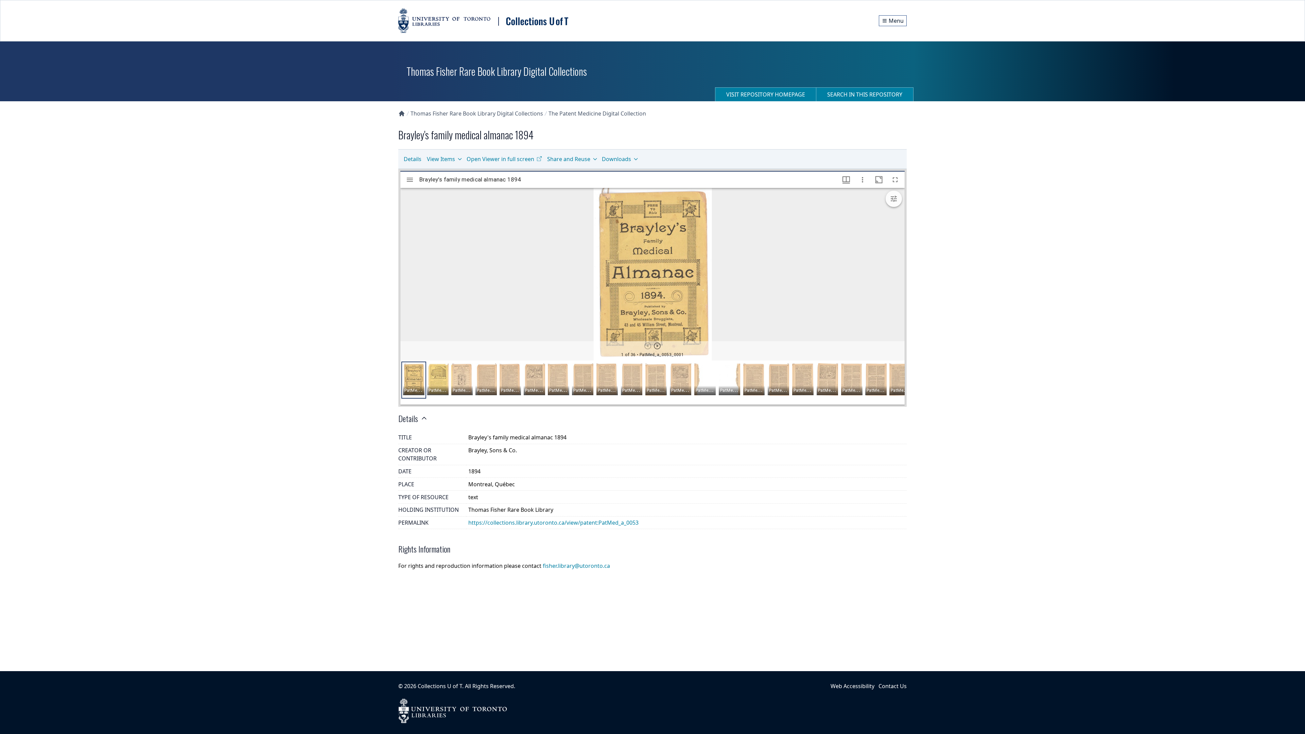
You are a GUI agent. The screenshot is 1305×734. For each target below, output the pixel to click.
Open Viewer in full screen (500, 159)
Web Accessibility (852, 686)
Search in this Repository (864, 94)
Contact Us (892, 686)
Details (412, 159)
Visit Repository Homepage (765, 94)
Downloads (616, 159)
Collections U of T (440, 686)
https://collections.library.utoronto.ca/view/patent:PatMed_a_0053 (553, 522)
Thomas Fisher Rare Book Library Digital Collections (477, 113)
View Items (441, 159)
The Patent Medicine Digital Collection (597, 113)
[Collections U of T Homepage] (401, 113)
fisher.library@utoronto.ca (576, 566)
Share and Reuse (568, 159)
